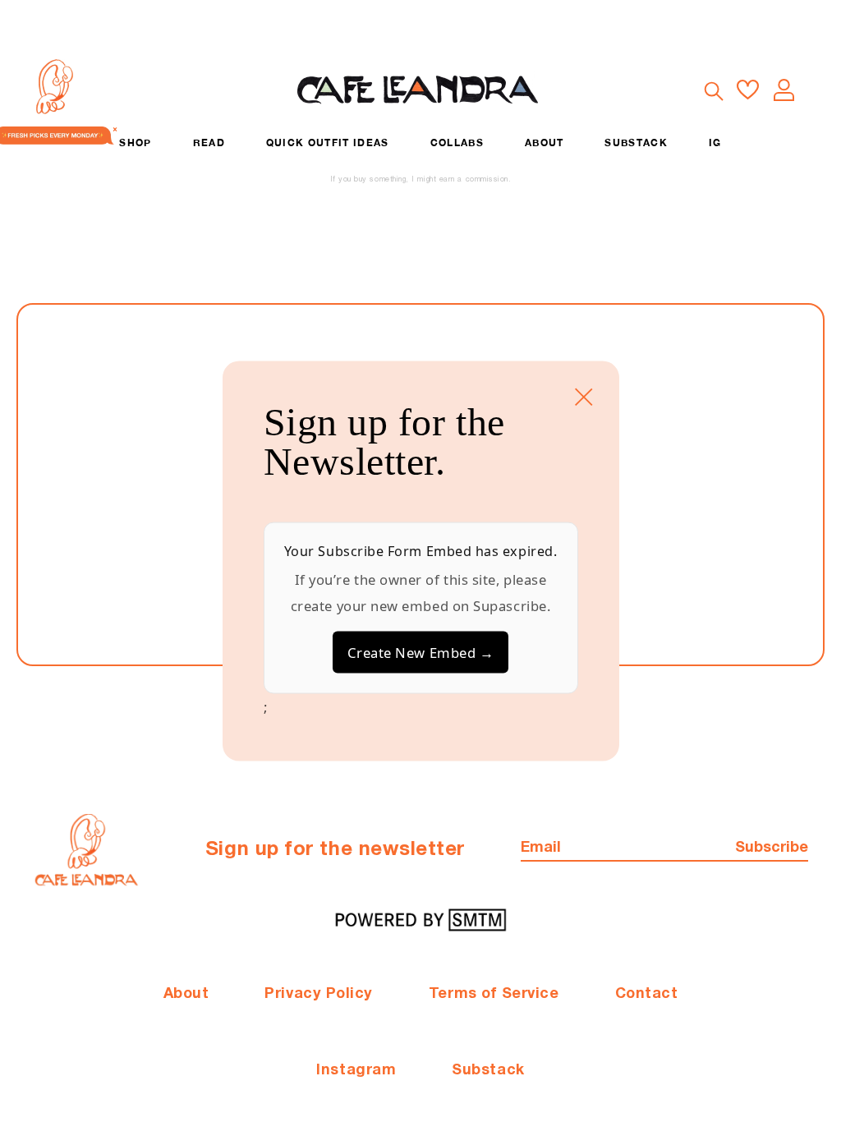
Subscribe (771, 848)
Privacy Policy (318, 994)
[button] (712, 90)
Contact (646, 994)
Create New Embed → (420, 652)
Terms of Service (494, 994)
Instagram (356, 1071)
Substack (488, 1071)
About (186, 994)
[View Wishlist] (748, 90)
